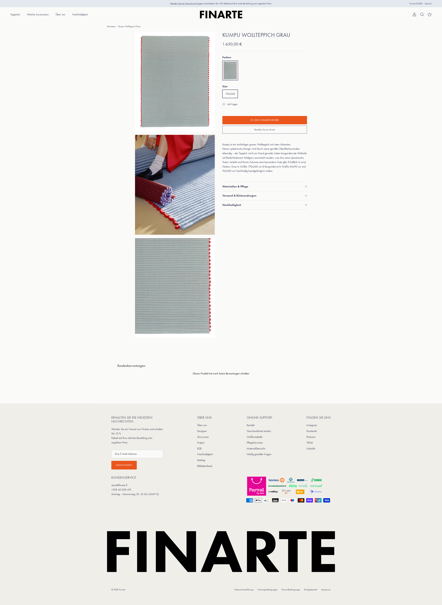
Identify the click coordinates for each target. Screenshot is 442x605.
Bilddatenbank (204, 466)
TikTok (309, 442)
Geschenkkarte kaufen (259, 431)
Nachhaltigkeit (80, 14)
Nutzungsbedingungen (267, 589)
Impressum (326, 589)
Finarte (122, 589)
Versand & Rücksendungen (239, 195)
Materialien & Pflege (235, 186)
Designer (202, 431)
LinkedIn (310, 448)
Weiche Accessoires (38, 14)
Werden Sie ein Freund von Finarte (186, 3)
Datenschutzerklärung (243, 589)
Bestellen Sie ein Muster (264, 129)
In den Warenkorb (265, 120)
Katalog (201, 460)
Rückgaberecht (310, 589)
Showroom (203, 437)
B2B (199, 448)
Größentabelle (254, 437)
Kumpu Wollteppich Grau (129, 26)
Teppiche (15, 14)
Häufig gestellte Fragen (259, 454)
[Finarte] (221, 14)
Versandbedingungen (290, 589)
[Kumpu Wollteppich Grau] (230, 70)
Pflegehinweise (255, 442)
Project (200, 442)
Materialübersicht (256, 448)
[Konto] (413, 14)
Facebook (311, 431)
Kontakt (250, 425)
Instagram (311, 425)
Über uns (60, 14)
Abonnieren (124, 465)
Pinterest (310, 437)
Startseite (111, 26)
